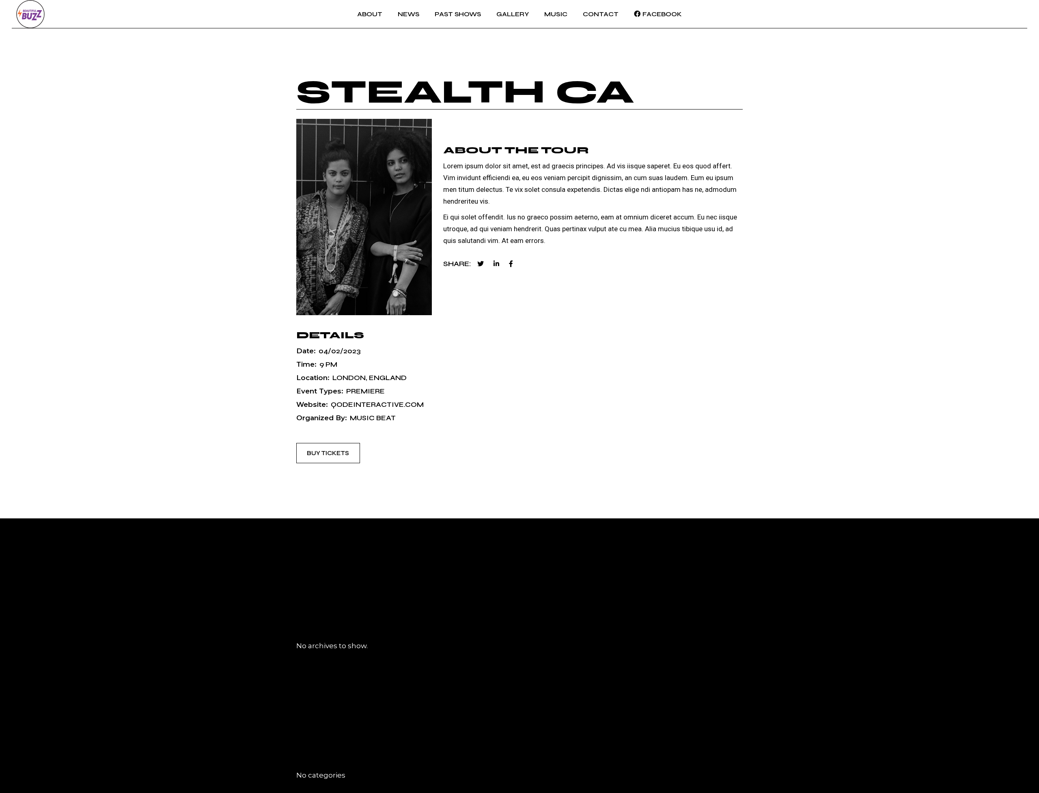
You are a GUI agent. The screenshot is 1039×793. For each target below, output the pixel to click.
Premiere (365, 391)
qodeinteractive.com (377, 404)
